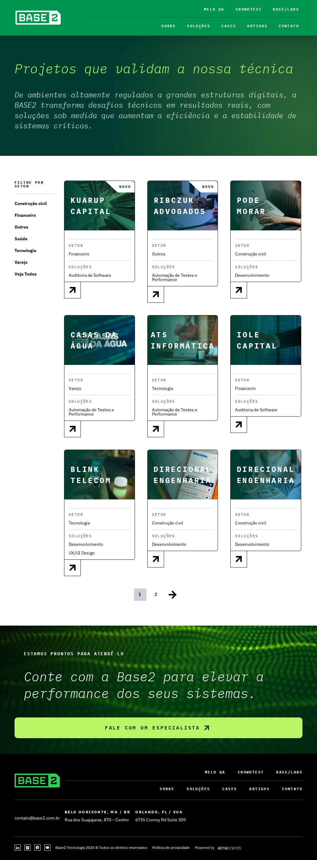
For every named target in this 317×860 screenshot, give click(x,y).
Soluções (198, 26)
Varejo (21, 262)
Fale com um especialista (152, 728)
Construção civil (31, 203)
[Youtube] (47, 848)
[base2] (38, 17)
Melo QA (214, 9)
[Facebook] (37, 848)
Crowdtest (249, 9)
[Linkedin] (18, 848)
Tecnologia (25, 250)
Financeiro (25, 215)
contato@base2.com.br (37, 818)
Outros (21, 227)
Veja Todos (26, 274)
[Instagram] (27, 848)
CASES (228, 26)
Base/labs (286, 9)
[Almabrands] (218, 848)
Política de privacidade (171, 847)
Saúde (21, 239)
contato (289, 26)
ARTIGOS (257, 26)
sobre (168, 26)
